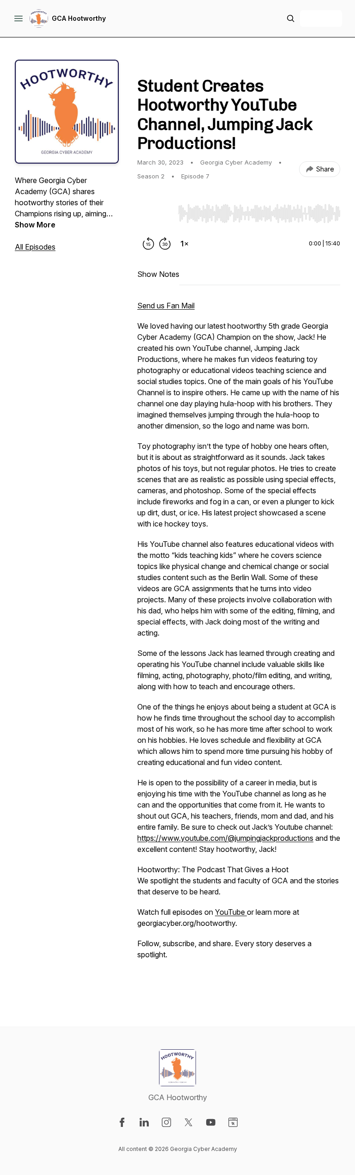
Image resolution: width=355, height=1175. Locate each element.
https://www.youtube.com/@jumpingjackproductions (225, 838)
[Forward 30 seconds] (165, 243)
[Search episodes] (290, 18)
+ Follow (321, 18)
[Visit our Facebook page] (122, 1122)
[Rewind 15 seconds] (148, 243)
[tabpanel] (238, 645)
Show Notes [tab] (158, 274)
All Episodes (35, 246)
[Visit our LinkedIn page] (144, 1122)
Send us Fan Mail (166, 305)
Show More (35, 224)
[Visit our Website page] (233, 1122)
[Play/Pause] (155, 213)
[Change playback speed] (184, 243)
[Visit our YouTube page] (210, 1122)
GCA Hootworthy (79, 18)
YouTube (231, 912)
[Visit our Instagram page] (166, 1122)
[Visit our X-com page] (188, 1122)
